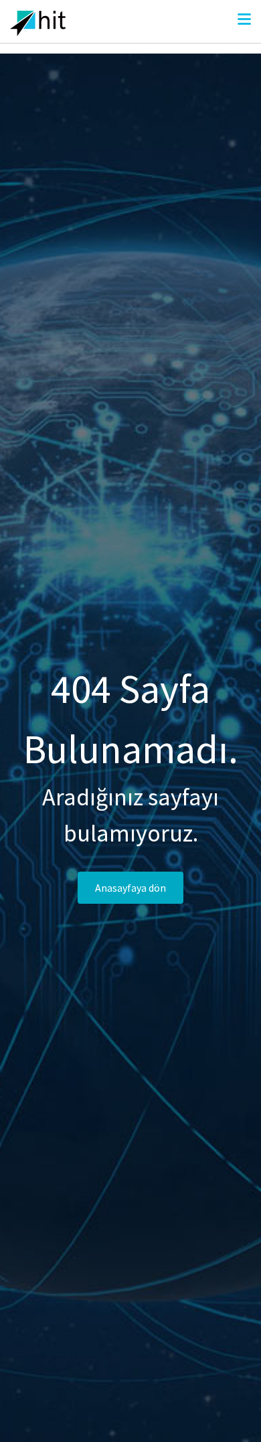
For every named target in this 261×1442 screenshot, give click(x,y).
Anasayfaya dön (130, 887)
